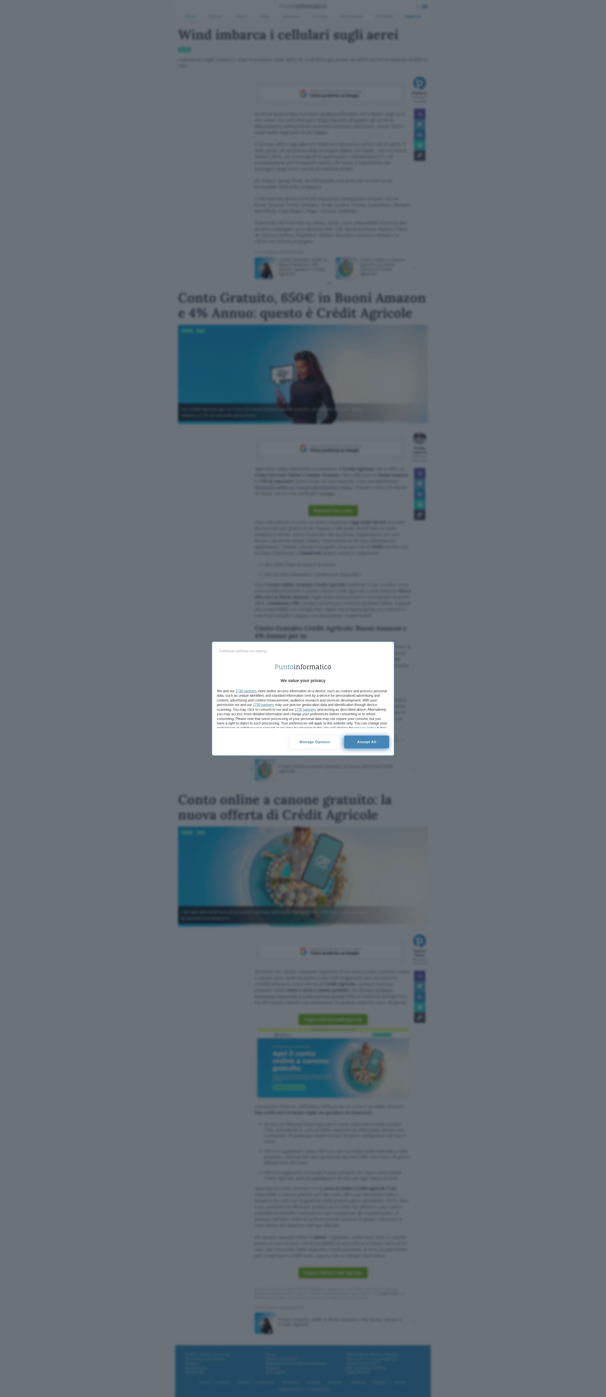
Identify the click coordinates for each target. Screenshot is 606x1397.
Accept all (366, 742)
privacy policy (365, 728)
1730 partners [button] (246, 691)
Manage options (314, 742)
